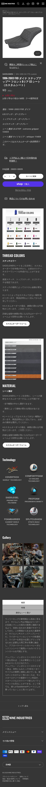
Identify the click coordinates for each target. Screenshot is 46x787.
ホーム (4, 11)
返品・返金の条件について (11, 779)
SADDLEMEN (7, 74)
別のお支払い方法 (23, 190)
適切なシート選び (30, 612)
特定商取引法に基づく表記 (11, 781)
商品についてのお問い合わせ (22, 198)
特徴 (32, 607)
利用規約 (25, 779)
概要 (32, 602)
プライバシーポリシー (9, 776)
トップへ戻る (23, 706)
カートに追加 (31, 176)
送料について (24, 776)
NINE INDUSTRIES (14, 773)
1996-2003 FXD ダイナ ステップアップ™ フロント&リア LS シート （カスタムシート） (22, 13)
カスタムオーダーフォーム (16, 324)
